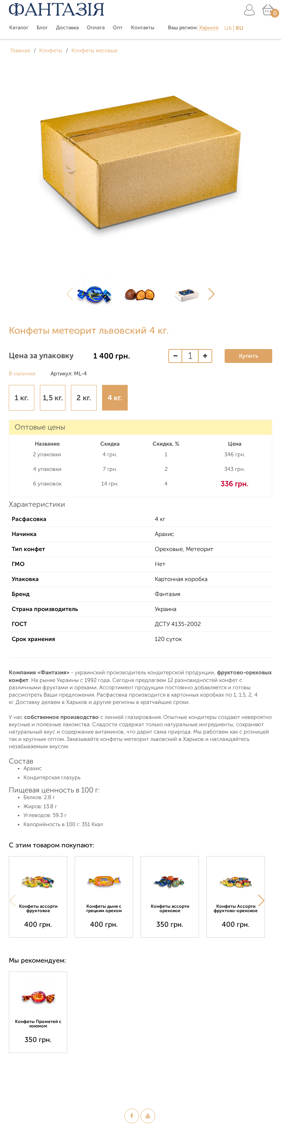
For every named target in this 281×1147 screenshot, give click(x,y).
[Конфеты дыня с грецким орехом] (104, 881)
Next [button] (211, 294)
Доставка (67, 27)
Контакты (142, 27)
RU (239, 28)
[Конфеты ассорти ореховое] (170, 881)
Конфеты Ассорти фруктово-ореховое (236, 908)
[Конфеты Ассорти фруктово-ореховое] (236, 881)
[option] (94, 294)
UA (228, 28)
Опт (118, 27)
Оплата (96, 27)
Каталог (19, 27)
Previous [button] (69, 294)
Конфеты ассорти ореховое (170, 908)
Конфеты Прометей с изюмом (38, 1023)
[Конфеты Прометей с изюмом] (38, 996)
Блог (42, 27)
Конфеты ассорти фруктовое (38, 908)
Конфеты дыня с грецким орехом (104, 908)
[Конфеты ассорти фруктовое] (38, 881)
